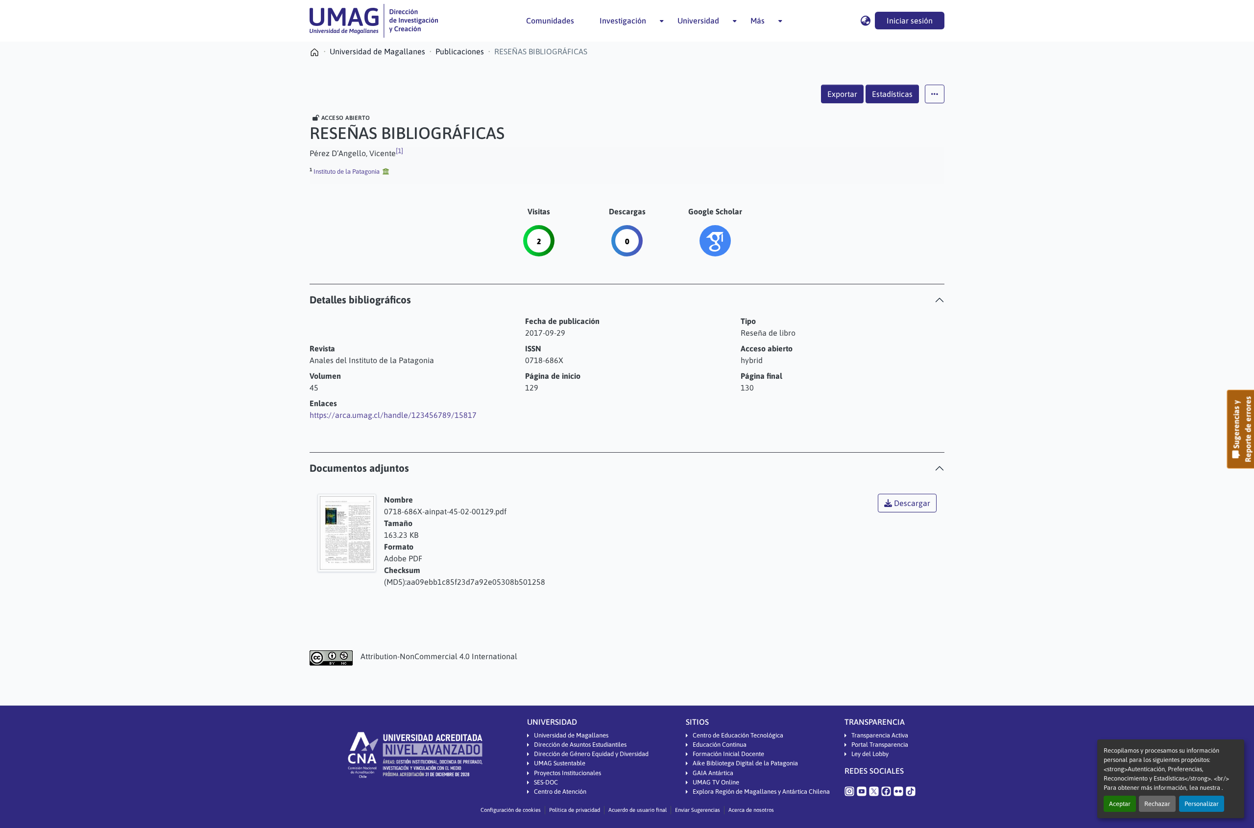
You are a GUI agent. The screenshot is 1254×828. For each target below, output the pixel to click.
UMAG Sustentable (559, 763)
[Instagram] (849, 790)
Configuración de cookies (511, 810)
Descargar (911, 503)
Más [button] (757, 20)
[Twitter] (874, 790)
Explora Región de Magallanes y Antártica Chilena (761, 791)
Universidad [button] (698, 20)
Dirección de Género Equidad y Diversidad (591, 754)
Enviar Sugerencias (697, 810)
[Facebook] (886, 790)
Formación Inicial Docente (728, 754)
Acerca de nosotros (751, 810)
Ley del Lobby (870, 754)
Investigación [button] (623, 20)
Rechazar (1157, 803)
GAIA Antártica (713, 773)
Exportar (842, 94)
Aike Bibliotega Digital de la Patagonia (745, 763)
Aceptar (1120, 803)
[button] (374, 21)
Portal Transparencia (879, 744)
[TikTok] (911, 790)
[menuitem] (626, 20)
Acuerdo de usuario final (637, 810)
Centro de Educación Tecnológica (738, 735)
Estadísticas (892, 94)
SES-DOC (546, 782)
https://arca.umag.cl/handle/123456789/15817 (393, 415)
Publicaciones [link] (459, 51)
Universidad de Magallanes (571, 735)
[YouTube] (862, 790)
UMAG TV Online (716, 782)
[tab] (627, 299)
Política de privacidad (574, 810)
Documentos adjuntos (359, 468)
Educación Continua (720, 744)
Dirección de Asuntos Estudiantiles (580, 744)
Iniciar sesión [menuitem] (910, 20)
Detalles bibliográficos (360, 299)
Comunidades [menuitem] (550, 20)
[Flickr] (898, 790)
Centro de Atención (560, 791)
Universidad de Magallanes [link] (377, 51)
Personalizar (1201, 803)
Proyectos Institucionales (567, 773)
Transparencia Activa (879, 735)
